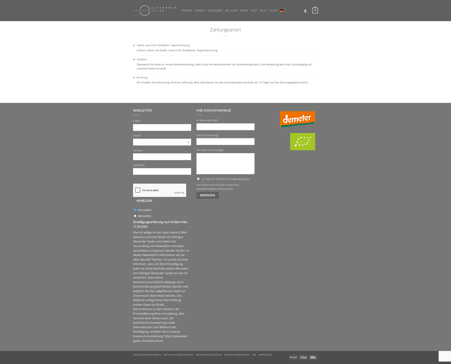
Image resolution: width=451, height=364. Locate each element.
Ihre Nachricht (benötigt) (209, 150)
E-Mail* (137, 121)
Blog (263, 10)
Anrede (137, 135)
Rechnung (142, 77)
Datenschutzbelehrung (179, 354)
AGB (254, 354)
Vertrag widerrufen (236, 354)
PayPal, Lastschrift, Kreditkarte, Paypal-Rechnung (163, 45)
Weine (244, 10)
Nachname (139, 165)
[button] (305, 10)
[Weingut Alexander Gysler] (154, 10)
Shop (254, 10)
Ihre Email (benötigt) (207, 135)
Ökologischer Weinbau (147, 354)
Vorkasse (142, 59)
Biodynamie (215, 10)
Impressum (265, 354)
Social (273, 10)
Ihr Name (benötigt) (207, 120)
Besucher (231, 10)
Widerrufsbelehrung (209, 354)
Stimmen (199, 10)
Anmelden (144, 201)
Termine (186, 10)
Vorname (138, 150)
